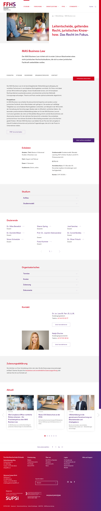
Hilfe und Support (87, 457)
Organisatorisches (42, 75)
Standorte (73, 6)
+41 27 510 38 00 (12, 466)
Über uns (48, 457)
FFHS (63, 6)
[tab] (50, 198)
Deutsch (39, 483)
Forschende (30, 464)
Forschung (38, 6)
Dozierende (29, 75)
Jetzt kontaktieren (61, 324)
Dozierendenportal (68, 465)
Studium (26, 6)
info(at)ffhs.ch (7, 468)
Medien (29, 460)
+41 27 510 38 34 (62, 338)
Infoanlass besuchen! (84, 78)
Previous (41, 251)
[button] (52, 447)
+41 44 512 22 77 (62, 318)
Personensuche (49, 464)
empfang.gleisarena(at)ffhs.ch (11, 483)
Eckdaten (10, 75)
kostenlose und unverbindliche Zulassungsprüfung (41, 370)
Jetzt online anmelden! (83, 140)
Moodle (66, 467)
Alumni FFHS (30, 465)
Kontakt (55, 75)
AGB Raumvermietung (49, 506)
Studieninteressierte (32, 462)
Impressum (13, 506)
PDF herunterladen (16, 132)
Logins (66, 457)
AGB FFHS (40, 506)
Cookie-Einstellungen (32, 506)
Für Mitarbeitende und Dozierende (69, 463)
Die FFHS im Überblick (51, 460)
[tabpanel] (20, 234)
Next (59, 251)
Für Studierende (68, 460)
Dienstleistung (51, 6)
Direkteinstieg (31, 457)
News (47, 465)
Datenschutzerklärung (22, 506)
